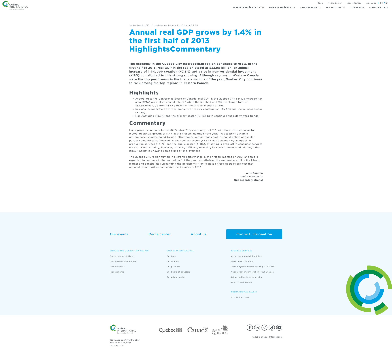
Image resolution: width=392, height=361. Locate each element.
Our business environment (123, 261)
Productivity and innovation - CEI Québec (252, 272)
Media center (159, 234)
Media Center (335, 3)
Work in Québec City (282, 7)
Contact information (254, 234)
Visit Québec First (239, 297)
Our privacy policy (176, 277)
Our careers (172, 261)
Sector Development (241, 282)
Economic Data (378, 7)
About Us (371, 3)
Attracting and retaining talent (246, 256)
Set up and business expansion (246, 277)
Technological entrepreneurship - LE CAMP (252, 266)
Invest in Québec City (246, 7)
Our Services (308, 7)
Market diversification (241, 261)
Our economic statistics (122, 256)
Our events (357, 7)
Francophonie (117, 272)
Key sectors (333, 7)
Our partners (173, 266)
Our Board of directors (178, 272)
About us (198, 234)
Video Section (354, 3)
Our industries (117, 266)
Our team (171, 256)
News (320, 3)
